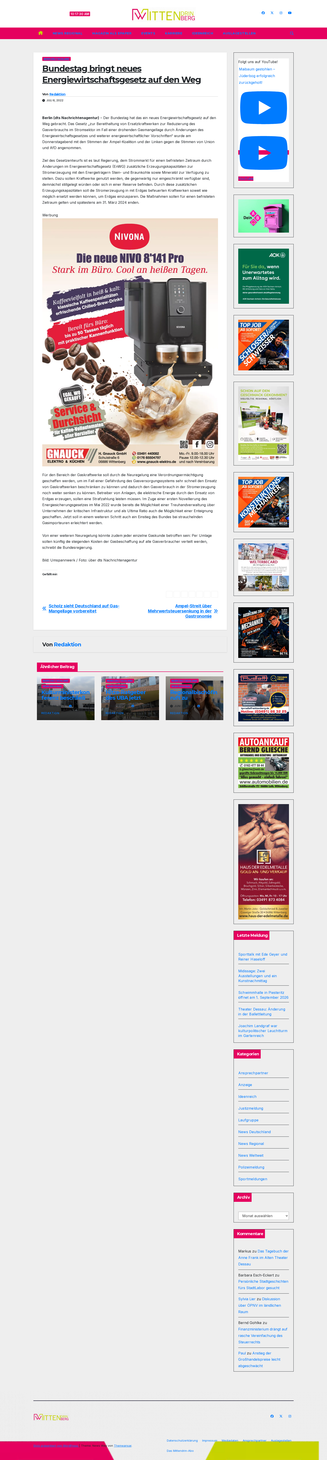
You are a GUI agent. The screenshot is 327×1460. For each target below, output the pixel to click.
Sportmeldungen (252, 1179)
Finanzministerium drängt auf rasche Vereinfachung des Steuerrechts (262, 1335)
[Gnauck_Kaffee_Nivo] (130, 342)
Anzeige (245, 1085)
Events (148, 33)
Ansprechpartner (253, 1073)
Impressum (209, 1440)
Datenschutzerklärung (182, 1440)
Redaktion (57, 94)
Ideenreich (202, 33)
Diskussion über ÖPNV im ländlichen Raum (259, 1305)
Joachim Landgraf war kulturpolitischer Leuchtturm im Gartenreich (263, 1031)
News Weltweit (251, 1155)
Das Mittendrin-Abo (180, 1450)
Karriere (173, 33)
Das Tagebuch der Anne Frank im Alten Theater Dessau (263, 1257)
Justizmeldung (250, 1108)
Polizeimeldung (251, 1167)
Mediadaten (230, 1440)
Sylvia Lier (247, 1299)
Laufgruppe (248, 1120)
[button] (292, 33)
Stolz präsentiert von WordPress (56, 1445)
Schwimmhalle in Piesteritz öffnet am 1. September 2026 (263, 995)
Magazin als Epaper (111, 33)
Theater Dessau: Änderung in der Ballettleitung (261, 1011)
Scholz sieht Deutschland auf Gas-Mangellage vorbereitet (84, 608)
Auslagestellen (239, 33)
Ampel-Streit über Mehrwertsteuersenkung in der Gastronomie (180, 611)
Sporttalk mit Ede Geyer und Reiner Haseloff (262, 956)
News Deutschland (56, 59)
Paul (242, 1353)
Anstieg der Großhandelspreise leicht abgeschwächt (259, 1359)
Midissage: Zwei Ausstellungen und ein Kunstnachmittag (257, 976)
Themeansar (122, 1445)
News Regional (68, 33)
